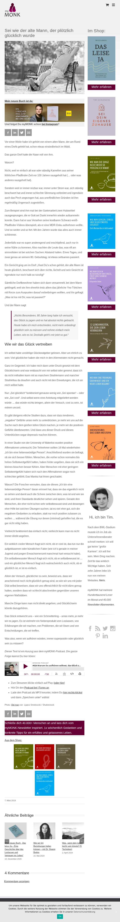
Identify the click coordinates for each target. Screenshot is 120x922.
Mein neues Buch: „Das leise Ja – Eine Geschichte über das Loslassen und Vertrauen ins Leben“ (15, 849)
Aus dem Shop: (13, 740)
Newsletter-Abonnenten (101, 604)
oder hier (59, 683)
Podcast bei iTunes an (36, 687)
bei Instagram (50, 124)
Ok (60, 916)
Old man (15, 705)
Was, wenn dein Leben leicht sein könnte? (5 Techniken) (72, 846)
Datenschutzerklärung (84, 911)
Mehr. (102, 580)
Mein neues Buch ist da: (19, 101)
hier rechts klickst (72, 692)
